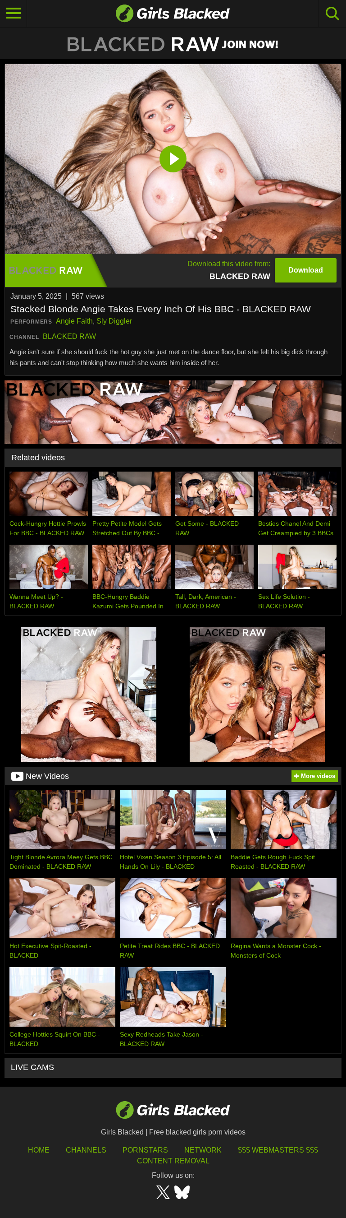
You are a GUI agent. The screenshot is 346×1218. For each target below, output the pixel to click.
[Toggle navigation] (13, 13)
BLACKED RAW (69, 336)
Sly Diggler (114, 321)
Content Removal (173, 1161)
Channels (86, 1150)
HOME (39, 1150)
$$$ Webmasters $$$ (278, 1150)
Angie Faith (74, 321)
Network (203, 1150)
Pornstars (145, 1150)
